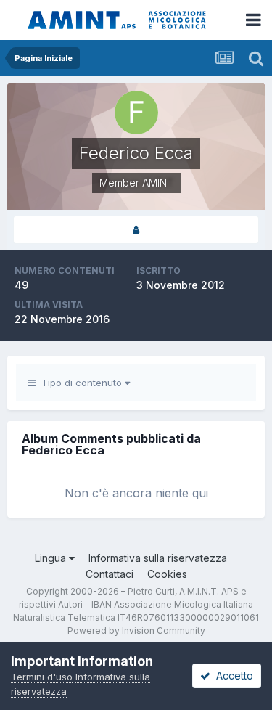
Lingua (52, 558)
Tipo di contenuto (80, 382)
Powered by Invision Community (136, 630)
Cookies (167, 574)
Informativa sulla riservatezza (157, 558)
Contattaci (109, 574)
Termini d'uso (42, 676)
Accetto (231, 675)
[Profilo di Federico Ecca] (136, 230)
